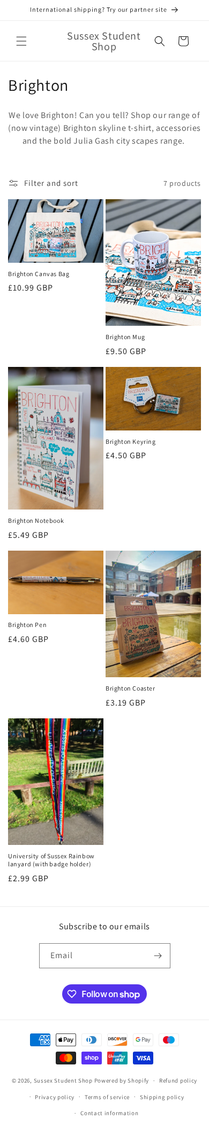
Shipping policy (162, 1097)
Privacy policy (54, 1097)
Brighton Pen (27, 625)
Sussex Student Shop (63, 1080)
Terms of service (107, 1097)
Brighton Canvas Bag (38, 274)
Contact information (109, 1113)
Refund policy (178, 1080)
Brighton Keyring (131, 441)
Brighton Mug (125, 337)
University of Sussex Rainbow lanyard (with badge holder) (51, 860)
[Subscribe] (158, 955)
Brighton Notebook (36, 520)
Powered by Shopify (122, 1080)
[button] (21, 41)
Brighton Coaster (130, 688)
